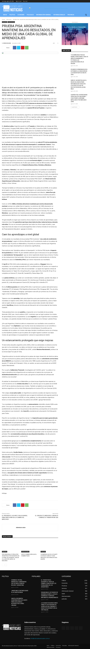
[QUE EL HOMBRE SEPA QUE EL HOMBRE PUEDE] (30, 546)
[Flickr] (72, 628)
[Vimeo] (85, 1)
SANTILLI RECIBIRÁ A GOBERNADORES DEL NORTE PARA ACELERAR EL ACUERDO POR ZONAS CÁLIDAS (19, 602)
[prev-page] (3, 565)
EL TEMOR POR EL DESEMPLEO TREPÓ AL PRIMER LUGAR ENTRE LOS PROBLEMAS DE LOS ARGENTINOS (48, 583)
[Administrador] (9, 527)
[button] (86, 15)
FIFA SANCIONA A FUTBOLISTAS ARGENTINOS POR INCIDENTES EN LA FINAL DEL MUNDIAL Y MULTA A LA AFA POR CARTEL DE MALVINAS (10, 557)
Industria (43, 551)
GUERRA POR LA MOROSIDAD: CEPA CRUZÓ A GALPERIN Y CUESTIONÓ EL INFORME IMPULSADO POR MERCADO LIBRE (79, 98)
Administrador (7, 43)
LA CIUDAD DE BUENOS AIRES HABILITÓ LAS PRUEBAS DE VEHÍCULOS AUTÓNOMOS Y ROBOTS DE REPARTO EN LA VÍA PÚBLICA (49, 606)
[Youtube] (87, 1)
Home (3, 19)
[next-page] (6, 565)
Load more (74, 107)
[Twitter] (82, 1)
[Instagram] (80, 1)
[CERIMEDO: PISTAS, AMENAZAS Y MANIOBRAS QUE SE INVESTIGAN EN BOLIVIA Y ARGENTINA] (6, 582)
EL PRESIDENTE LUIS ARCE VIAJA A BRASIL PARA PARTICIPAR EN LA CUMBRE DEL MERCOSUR (15, 517)
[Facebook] (77, 1)
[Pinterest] (22, 47)
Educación (9, 19)
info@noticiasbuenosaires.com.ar (40, 638)
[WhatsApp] (26, 47)
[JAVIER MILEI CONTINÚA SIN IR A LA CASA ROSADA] (6, 592)
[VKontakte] (80, 628)
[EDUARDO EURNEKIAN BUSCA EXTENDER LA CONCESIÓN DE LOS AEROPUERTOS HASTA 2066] (66, 71)
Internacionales (11, 22)
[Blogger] (63, 628)
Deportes (4, 551)
